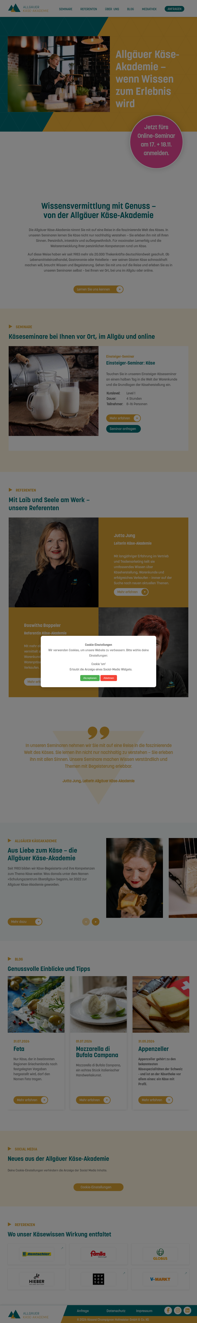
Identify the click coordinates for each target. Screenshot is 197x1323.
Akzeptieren (90, 678)
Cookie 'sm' (98, 664)
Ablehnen (109, 678)
